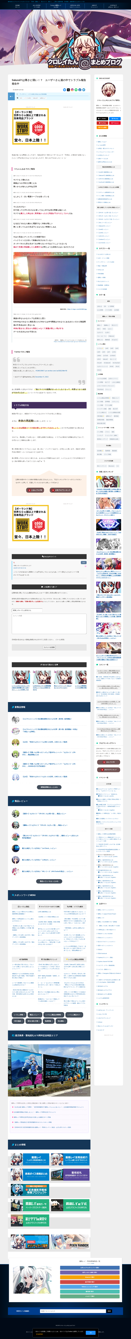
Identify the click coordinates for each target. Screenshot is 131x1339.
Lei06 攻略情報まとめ (44, 912)
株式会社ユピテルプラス (105, 990)
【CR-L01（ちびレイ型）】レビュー (108, 216)
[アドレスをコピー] (72, 91)
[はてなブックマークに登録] (83, 91)
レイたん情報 (18, 1015)
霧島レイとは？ (102, 141)
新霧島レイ (107, 325)
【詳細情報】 (39, 1334)
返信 (83, 562)
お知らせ (99, 306)
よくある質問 (101, 145)
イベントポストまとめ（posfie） (109, 856)
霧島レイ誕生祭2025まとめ (105, 860)
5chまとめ (38, 94)
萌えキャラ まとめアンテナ (105, 1026)
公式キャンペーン (113, 378)
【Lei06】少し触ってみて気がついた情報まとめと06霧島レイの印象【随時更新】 (23, 928)
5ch (21, 98)
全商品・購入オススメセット (106, 148)
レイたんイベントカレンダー (106, 152)
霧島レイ (99, 325)
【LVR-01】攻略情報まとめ (105, 179)
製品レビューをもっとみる (49, 881)
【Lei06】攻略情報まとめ (105, 172)
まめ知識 (116, 310)
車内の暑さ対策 (33, 1021)
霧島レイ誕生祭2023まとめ (105, 875)
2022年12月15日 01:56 (20, 568)
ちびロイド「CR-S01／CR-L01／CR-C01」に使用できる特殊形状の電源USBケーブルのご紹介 (75, 976)
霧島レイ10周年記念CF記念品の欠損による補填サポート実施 (32, 1117)
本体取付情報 (100, 419)
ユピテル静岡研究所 (103, 998)
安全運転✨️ (100, 450)
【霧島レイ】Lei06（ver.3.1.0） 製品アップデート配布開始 (23, 943)
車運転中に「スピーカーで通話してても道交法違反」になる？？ (48, 1000)
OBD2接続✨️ (100, 416)
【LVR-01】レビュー (103, 236)
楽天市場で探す (90, 1282)
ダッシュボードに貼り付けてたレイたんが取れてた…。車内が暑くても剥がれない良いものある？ (49, 942)
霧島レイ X (101, 917)
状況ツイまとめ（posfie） (107, 796)
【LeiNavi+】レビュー (104, 239)
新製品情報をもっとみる (49, 787)
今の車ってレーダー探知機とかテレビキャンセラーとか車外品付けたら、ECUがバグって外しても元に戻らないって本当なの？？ (74, 938)
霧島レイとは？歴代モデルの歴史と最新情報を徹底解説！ (23, 913)
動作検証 (116, 416)
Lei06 (106, 348)
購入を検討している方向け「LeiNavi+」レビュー (39, 860)
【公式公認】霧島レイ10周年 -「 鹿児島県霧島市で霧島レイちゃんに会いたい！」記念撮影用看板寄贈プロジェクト (49, 1107)
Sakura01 (35, 98)
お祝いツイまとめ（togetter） (108, 877)
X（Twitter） (103, 118)
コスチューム (115, 401)
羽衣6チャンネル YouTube (105, 933)
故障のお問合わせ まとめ (105, 162)
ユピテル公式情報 (101, 378)
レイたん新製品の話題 (114, 412)
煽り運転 (99, 454)
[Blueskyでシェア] (64, 91)
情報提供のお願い (114, 439)
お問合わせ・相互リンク (113, 6)
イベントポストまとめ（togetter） (109, 867)
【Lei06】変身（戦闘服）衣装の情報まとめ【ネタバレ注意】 (49, 923)
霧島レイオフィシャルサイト (106, 910)
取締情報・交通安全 (103, 285)
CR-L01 (117, 366)
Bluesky (115, 118)
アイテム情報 (108, 405)
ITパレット (108, 389)
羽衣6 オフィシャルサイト (105, 937)
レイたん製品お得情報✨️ (103, 398)
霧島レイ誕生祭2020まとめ (105, 891)
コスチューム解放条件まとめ (106, 192)
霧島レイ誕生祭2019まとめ (105, 896)
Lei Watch (112, 355)
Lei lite (114, 352)
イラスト (107, 432)
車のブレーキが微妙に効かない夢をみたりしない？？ (48, 993)
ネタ (117, 466)
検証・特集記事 (102, 266)
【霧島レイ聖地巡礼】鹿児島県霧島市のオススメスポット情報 (33, 1122)
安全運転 (61, 1021)
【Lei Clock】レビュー (104, 242)
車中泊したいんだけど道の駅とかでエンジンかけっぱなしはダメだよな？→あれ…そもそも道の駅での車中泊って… (49, 932)
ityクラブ (107, 382)
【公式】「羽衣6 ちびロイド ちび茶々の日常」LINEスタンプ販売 (44, 742)
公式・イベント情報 (103, 258)
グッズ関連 (100, 432)
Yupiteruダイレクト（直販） (106, 957)
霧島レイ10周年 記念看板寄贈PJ (107, 834)
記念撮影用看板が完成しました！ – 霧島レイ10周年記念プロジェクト (35, 1112)
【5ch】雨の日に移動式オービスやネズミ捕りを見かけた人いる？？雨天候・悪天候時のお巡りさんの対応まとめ (23, 993)
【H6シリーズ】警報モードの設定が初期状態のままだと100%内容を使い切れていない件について (75, 994)
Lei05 (111, 348)
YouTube (103, 123)
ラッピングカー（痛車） (111, 435)
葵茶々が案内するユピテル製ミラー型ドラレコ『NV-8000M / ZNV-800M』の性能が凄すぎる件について (108, 694)
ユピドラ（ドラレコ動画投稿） (106, 965)
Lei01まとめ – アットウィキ (106, 1010)
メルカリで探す (90, 1296)
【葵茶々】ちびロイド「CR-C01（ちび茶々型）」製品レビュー (44, 813)
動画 (113, 432)
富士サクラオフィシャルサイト (106, 941)
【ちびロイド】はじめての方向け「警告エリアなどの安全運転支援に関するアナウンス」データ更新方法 (74, 985)
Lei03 (98, 352)
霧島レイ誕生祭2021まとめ (105, 886)
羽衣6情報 (44, 94)
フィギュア (100, 435)
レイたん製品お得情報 (53, 1015)
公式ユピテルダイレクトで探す (89, 1267)
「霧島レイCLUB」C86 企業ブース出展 (109, 925)
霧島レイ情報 (101, 277)
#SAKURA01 (40, 371)
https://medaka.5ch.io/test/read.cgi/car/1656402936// (70, 341)
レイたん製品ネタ (74, 1015)
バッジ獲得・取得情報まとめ (106, 195)
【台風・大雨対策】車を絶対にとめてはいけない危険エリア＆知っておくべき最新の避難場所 (108, 678)
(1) (12, 96)
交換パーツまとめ (103, 158)
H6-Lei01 (99, 363)
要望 (110, 409)
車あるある (111, 466)
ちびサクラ (100, 332)
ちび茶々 (107, 332)
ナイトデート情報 (101, 409)
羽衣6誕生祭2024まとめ (104, 870)
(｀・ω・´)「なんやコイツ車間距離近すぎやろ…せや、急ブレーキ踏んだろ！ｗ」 (49, 985)
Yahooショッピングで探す (90, 1287)
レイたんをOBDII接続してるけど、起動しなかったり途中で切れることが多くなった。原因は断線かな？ (75, 948)
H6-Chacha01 (116, 363)
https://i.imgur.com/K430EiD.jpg (77, 309)
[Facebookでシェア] (79, 91)
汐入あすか (115, 339)
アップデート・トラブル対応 (27, 94)
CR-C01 (99, 370)
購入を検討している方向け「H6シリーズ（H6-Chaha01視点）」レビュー (47, 871)
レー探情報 (111, 306)
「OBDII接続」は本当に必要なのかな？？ (74, 929)
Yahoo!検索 (55, 6)
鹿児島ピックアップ (102, 439)
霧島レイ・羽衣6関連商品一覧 (89, 1261)
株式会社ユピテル (103, 986)
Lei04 (116, 348)
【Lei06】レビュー (103, 229)
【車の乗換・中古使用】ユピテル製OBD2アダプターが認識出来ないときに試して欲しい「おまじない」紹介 (75, 921)
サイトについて (94, 6)
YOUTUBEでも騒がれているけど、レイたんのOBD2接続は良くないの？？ (75, 913)
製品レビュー (34, 1015)
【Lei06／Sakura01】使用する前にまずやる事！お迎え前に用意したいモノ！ (74, 966)
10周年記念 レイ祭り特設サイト (107, 929)
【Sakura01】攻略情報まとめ (106, 175)
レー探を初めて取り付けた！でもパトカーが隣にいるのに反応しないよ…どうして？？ (23, 966)
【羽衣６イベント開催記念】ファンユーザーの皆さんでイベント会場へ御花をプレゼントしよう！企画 (108, 839)
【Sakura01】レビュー (104, 226)
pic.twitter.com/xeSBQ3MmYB (56, 371)
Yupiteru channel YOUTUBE (105, 961)
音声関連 (107, 401)
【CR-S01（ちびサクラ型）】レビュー (108, 219)
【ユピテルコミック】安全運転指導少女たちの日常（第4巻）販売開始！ (47, 719)
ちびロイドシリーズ (102, 366)
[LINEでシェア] (76, 91)
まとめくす (101, 1030)
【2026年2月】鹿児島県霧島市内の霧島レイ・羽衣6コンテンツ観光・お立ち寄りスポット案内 (42, 1127)
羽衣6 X (100, 949)
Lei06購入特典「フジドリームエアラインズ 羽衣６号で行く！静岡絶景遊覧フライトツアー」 (108, 806)
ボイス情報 (100, 401)
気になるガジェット (103, 281)
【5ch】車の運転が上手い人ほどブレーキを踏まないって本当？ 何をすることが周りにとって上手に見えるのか (49, 968)
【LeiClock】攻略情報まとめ (106, 182)
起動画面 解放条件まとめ (105, 199)
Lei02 (103, 352)
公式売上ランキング (103, 155)
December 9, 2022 (42, 377)
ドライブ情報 (107, 454)
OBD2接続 (17, 1021)
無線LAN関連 (109, 419)
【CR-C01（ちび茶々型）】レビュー (108, 212)
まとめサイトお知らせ (104, 254)
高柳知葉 (107, 339)
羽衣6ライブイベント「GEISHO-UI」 (108, 794)
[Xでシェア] (68, 91)
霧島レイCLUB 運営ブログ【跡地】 (107, 922)
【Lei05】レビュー (103, 232)
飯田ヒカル (100, 339)
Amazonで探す (90, 1277)
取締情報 (48, 1021)
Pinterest (116, 123)
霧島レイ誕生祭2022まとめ (105, 880)
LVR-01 (99, 359)
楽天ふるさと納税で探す (89, 1272)
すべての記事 (37, 6)
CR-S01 (112, 366)
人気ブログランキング (62, 490)
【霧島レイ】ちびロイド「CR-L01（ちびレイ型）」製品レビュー (45, 825)
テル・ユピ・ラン (101, 336)
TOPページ (17, 6)
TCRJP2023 (100, 389)
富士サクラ (115, 325)
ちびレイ (110, 329)
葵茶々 (99, 329)
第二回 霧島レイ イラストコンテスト (108, 818)
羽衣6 (104, 329)
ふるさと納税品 (116, 382)
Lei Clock (105, 355)
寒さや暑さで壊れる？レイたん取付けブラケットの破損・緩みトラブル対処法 (74, 1003)
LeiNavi (99, 355)
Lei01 (108, 352)
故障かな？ (43, 98)
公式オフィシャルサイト (75, 6)
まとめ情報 (100, 310)
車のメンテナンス (101, 466)
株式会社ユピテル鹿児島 (105, 994)
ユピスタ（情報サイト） (105, 969)
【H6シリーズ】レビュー (105, 222)
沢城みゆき (111, 336)
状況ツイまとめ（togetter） (107, 810)
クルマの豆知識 (102, 289)
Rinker (92, 1263)
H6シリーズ (113, 359)
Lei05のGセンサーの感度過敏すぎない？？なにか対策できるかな (42, 687)
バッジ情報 (100, 405)
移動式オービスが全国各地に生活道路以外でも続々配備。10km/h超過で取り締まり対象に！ (23, 976)
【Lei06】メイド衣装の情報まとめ (48, 917)
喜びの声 (115, 409)
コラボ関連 (100, 382)
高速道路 (114, 450)
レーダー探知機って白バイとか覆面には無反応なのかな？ (23, 984)
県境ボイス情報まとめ (104, 202)
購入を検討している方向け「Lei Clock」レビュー (39, 848)
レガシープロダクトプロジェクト (106, 386)
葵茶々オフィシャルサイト (105, 945)
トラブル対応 (27, 98)
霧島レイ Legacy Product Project (107, 914)
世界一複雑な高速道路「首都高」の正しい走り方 (48, 977)
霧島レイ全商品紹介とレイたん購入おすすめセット (23, 920)
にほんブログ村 (36, 490)
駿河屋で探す (90, 1291)
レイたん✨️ (100, 348)
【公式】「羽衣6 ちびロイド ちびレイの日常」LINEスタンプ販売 (44, 776)
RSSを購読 (103, 127)
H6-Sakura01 (107, 363)
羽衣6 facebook (102, 953)
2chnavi (100, 1022)
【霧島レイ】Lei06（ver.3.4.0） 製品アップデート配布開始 (23, 936)
